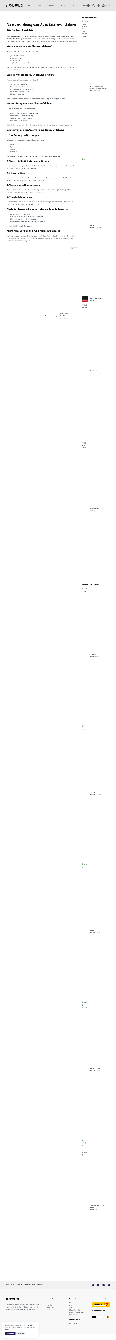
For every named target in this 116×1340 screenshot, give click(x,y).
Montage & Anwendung (24, 17)
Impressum (73, 1315)
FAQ (70, 1305)
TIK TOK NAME (94, 509)
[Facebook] (98, 1285)
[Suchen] (93, 5)
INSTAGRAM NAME (95, 298)
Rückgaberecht (74, 1310)
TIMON (91, 225)
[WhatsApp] (109, 1285)
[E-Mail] (103, 1285)
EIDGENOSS (93, 371)
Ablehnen (21, 1333)
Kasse (49, 1310)
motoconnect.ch (74, 1323)
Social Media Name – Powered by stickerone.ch (98, 88)
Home (29, 5)
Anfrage (51, 5)
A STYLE (92, 792)
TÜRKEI (91, 930)
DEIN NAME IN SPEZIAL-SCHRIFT (97, 1206)
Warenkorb (50, 1307)
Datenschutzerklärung (76, 1312)
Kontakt (85, 5)
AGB (70, 1307)
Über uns (63, 5)
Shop (39, 5)
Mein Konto (50, 1305)
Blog (74, 5)
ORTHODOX (93, 654)
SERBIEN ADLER (94, 1068)
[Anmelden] (98, 5)
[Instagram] (88, 5)
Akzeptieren (10, 1333)
